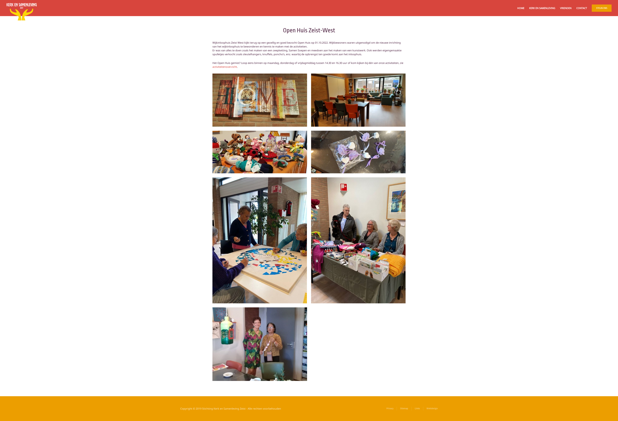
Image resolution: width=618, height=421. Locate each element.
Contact (581, 8)
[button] (259, 100)
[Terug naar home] (21, 8)
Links (417, 408)
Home (520, 8)
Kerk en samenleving (542, 8)
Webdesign (432, 408)
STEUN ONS (601, 8)
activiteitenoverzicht (224, 67)
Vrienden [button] (565, 8)
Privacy (389, 408)
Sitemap (404, 408)
